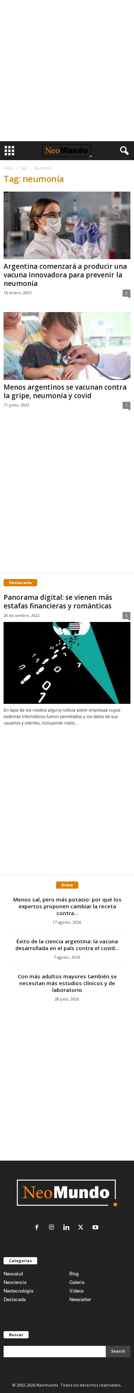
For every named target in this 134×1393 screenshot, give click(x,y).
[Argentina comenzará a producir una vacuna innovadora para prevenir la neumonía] (67, 225)
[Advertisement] (67, 71)
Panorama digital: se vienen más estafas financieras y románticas (58, 602)
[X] (82, 1227)
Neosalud (13, 1273)
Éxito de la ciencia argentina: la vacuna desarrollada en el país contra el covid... (67, 945)
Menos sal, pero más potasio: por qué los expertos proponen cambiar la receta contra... (67, 906)
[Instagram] (53, 1227)
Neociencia (15, 1282)
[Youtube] (96, 1227)
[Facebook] (38, 1227)
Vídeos (76, 1290)
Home (8, 168)
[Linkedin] (67, 1227)
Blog (74, 1273)
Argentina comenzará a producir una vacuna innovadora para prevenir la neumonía (65, 275)
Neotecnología (18, 1290)
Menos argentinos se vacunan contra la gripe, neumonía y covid (65, 391)
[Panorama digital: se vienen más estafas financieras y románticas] (67, 663)
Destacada (15, 1299)
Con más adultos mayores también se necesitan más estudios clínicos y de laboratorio (67, 983)
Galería (76, 1282)
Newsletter (80, 1299)
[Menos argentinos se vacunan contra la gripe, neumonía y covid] (67, 346)
